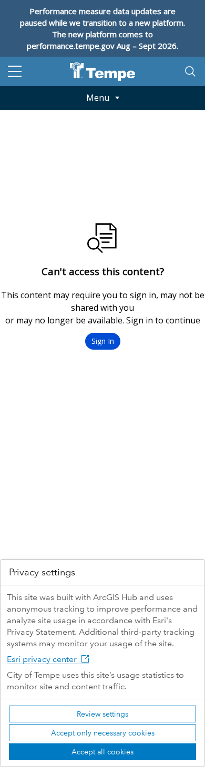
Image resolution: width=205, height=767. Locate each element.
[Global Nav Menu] (14, 71)
